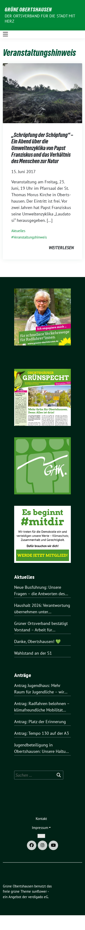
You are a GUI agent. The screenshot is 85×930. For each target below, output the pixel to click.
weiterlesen (61, 247)
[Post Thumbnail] (42, 92)
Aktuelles (18, 231)
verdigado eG (38, 897)
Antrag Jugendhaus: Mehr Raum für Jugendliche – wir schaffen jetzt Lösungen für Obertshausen (39, 689)
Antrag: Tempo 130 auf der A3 (41, 733)
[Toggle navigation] (5, 34)
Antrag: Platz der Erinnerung (40, 721)
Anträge (22, 675)
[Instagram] (42, 845)
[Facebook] (31, 845)
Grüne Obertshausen (28, 9)
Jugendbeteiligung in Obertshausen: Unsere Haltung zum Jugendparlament (42, 748)
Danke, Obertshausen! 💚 (37, 641)
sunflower (39, 891)
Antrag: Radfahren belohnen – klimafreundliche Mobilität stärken (41, 707)
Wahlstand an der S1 (33, 653)
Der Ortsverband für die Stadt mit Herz (40, 18)
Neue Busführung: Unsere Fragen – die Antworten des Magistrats (39, 590)
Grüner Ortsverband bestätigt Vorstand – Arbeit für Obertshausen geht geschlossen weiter (41, 627)
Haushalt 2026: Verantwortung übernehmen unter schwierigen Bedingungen (42, 609)
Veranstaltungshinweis (30, 237)
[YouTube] (53, 845)
